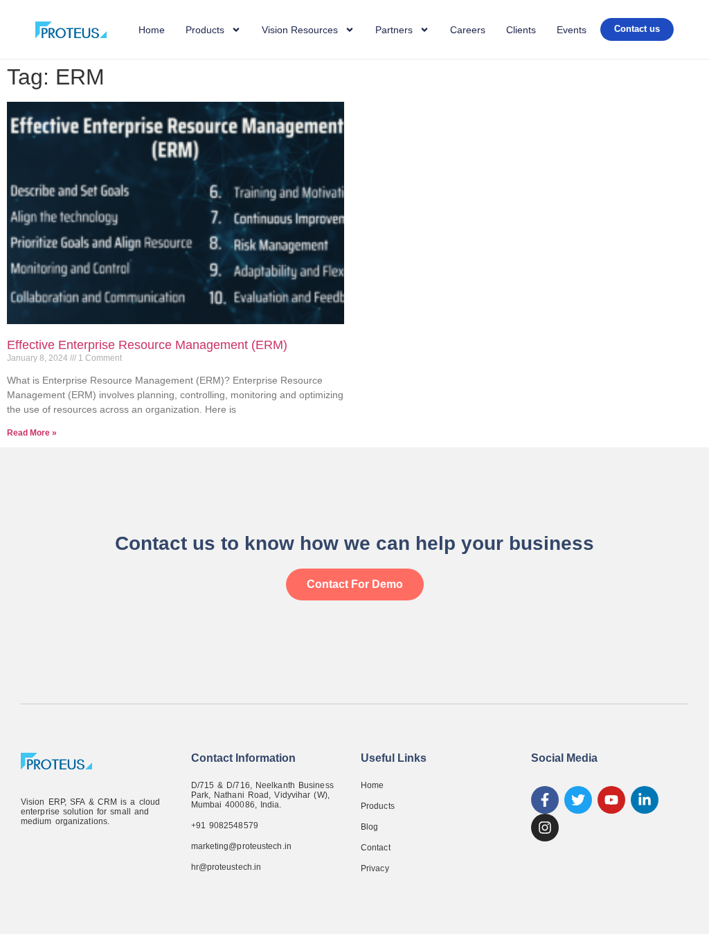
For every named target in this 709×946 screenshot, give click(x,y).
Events (571, 29)
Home (151, 29)
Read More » (32, 433)
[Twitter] (578, 800)
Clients (521, 29)
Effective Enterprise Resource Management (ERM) (147, 345)
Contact (376, 848)
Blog (369, 827)
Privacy (375, 868)
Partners (394, 29)
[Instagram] (545, 827)
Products (378, 806)
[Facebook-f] (545, 800)
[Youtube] (611, 800)
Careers (467, 29)
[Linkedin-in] (644, 800)
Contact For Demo (355, 584)
